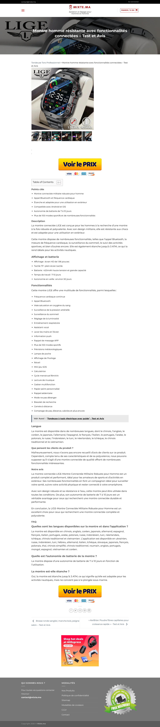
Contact (66, 715)
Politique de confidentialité (75, 695)
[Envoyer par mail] (80, 610)
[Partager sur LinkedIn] (89, 610)
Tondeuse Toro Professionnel (45, 62)
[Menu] (23, 10)
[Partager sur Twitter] (76, 610)
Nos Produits (68, 690)
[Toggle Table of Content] (57, 182)
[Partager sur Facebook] (71, 610)
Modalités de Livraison (73, 705)
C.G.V (64, 710)
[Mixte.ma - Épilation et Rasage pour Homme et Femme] (80, 7)
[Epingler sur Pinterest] (84, 610)
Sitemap (66, 700)
